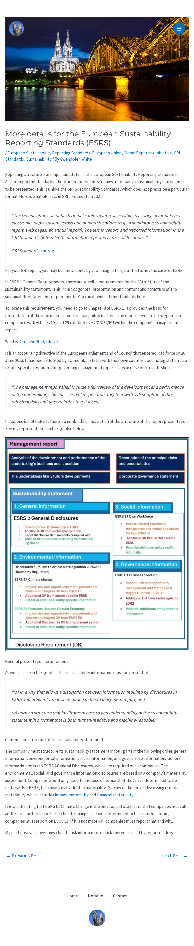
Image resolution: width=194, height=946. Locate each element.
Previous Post (23, 855)
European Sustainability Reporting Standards (48, 153)
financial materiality (115, 795)
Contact (120, 896)
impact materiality (72, 795)
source (46, 251)
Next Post (174, 855)
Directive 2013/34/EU (38, 341)
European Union (107, 153)
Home (72, 896)
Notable (95, 896)
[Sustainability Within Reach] (16, 28)
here (141, 296)
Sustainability (39, 159)
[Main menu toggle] (179, 28)
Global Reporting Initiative (148, 153)
